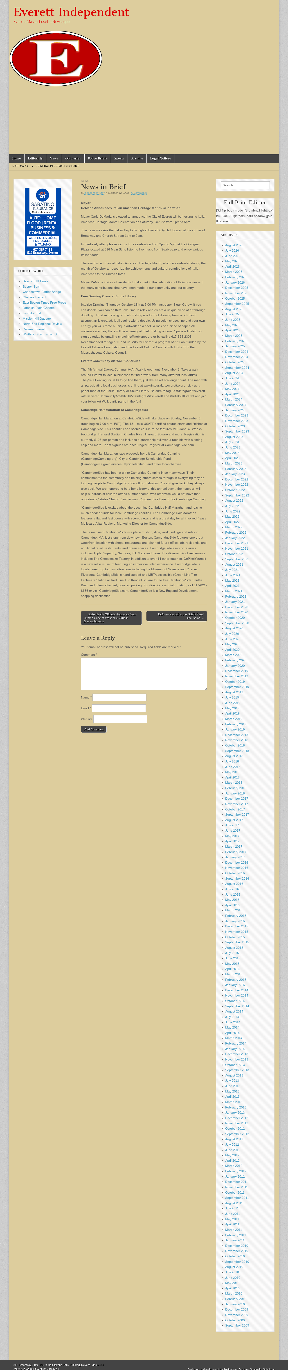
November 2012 (236, 1123)
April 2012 (232, 1160)
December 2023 (236, 415)
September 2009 (237, 1325)
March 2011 (233, 1229)
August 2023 (234, 437)
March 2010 (233, 1293)
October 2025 (235, 298)
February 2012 (235, 1171)
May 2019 (232, 708)
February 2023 (235, 469)
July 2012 (232, 1144)
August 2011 (234, 1203)
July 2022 (232, 506)
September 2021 (237, 559)
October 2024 (235, 362)
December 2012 (236, 1118)
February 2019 (235, 724)
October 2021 (235, 554)
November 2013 (236, 1059)
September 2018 (237, 751)
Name (86, 697)
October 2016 (235, 873)
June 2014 (232, 1022)
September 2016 (237, 878)
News (54, 158)
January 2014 (235, 1049)
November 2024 (236, 357)
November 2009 (236, 1315)
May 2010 (232, 1283)
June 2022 (232, 511)
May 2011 (232, 1219)
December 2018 (236, 735)
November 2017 (236, 804)
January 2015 (235, 985)
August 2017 (234, 820)
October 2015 (235, 937)
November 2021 (236, 548)
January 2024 (235, 410)
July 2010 (232, 1272)
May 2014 (232, 1027)
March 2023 (233, 463)
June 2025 (232, 319)
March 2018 (233, 782)
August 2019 (234, 692)
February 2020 (235, 660)
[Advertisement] (144, 120)
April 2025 (232, 330)
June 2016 (232, 894)
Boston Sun (31, 286)
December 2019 (236, 671)
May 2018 (232, 772)
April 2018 (232, 777)
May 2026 (232, 261)
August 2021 (234, 564)
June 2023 (232, 447)
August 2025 (234, 309)
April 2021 (232, 585)
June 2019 (232, 703)
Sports (119, 158)
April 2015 (232, 969)
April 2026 (232, 266)
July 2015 (232, 953)
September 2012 (237, 1134)
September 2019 (237, 687)
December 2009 (236, 1309)
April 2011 (232, 1224)
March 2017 (233, 846)
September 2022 (237, 495)
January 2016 (235, 921)
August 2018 (234, 756)
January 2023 (235, 474)
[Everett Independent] (144, 43)
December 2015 (236, 926)
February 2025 (235, 341)
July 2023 (232, 442)
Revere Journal (34, 329)
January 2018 (235, 793)
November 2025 (236, 293)
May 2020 (232, 644)
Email (86, 708)
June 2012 (232, 1150)
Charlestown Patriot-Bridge (42, 292)
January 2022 (235, 538)
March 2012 (233, 1165)
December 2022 (236, 479)
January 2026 (235, 282)
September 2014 (237, 1006)
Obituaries (73, 158)
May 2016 (232, 899)
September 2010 (237, 1261)
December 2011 (236, 1181)
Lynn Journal (32, 313)
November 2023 (236, 421)
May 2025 (232, 325)
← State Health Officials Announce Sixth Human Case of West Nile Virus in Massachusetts (110, 618)
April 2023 (232, 458)
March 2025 (233, 335)
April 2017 (232, 841)
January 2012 (235, 1176)
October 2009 (235, 1320)
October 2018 (235, 745)
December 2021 (236, 543)
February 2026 (235, 277)
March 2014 (233, 1038)
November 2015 (236, 931)
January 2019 (235, 729)
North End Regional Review (42, 323)
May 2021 (232, 580)
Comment (89, 654)
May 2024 (232, 389)
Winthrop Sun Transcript (40, 334)
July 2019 (232, 697)
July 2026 (232, 250)
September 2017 (237, 814)
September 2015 (237, 942)
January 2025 (235, 346)
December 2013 (236, 1054)
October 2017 (235, 809)
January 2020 (235, 665)
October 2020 (235, 617)
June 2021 (232, 575)
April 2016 (232, 905)
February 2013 (235, 1107)
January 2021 (235, 601)
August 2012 (234, 1139)
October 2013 (235, 1065)
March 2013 (233, 1102)
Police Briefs (97, 158)
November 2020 (236, 612)
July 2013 (232, 1080)
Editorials (35, 158)
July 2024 (232, 378)
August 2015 (234, 947)
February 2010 (235, 1299)
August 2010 (234, 1267)
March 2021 (233, 591)
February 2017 (235, 852)
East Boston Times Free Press (44, 302)
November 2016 (236, 867)
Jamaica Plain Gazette (39, 308)
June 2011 (232, 1213)
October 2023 (235, 426)
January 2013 (235, 1112)
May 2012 (232, 1155)
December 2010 (236, 1245)
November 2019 (236, 676)
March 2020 (233, 655)
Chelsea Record (34, 297)
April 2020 (232, 649)
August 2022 (234, 500)
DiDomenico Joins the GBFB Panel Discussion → (181, 616)
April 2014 (232, 1033)
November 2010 (236, 1251)
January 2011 (235, 1240)
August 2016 (234, 883)
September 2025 (237, 303)
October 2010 (235, 1256)
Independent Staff (94, 192)
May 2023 (232, 453)
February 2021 (235, 596)
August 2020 (234, 628)
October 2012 (235, 1128)
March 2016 (233, 910)
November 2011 (236, 1187)
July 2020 (232, 633)
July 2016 (232, 889)
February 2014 (235, 1043)
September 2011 (237, 1197)
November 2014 (236, 995)
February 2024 (235, 405)
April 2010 (232, 1288)
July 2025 (232, 314)
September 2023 (237, 431)
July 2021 (232, 569)
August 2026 (234, 245)
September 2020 (237, 623)
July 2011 (232, 1208)
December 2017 (236, 798)
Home (16, 158)
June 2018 (232, 767)
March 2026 (233, 271)
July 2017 (232, 825)
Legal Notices (160, 158)
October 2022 (235, 490)
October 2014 (235, 1001)
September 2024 (237, 367)
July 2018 (232, 761)
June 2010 (232, 1277)
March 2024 (233, 399)
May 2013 (232, 1091)
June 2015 (232, 958)
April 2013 (232, 1096)
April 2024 (232, 394)
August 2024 (234, 373)
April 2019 (232, 713)
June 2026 (232, 256)
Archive (137, 158)
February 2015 (235, 979)
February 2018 (235, 788)
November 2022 (236, 484)
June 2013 (232, 1086)
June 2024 (232, 383)
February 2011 (235, 1235)
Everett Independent (71, 12)
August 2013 (234, 1075)
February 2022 (235, 532)
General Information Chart (57, 166)
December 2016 (236, 862)
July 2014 (232, 1017)
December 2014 (236, 990)
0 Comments (139, 192)
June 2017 (232, 830)
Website (86, 719)
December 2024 (236, 351)
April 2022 (232, 522)
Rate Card (20, 166)
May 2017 (232, 836)
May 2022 (232, 516)
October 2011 (235, 1192)
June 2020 (232, 639)
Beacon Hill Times (35, 281)
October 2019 (235, 681)
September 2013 (237, 1070)
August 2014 (234, 1011)
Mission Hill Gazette (37, 318)
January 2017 (235, 857)
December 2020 (236, 607)
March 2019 (233, 719)
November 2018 (236, 740)
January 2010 (235, 1304)
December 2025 (236, 287)
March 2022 (233, 527)
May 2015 (232, 963)
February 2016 (235, 915)
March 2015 (233, 974)
